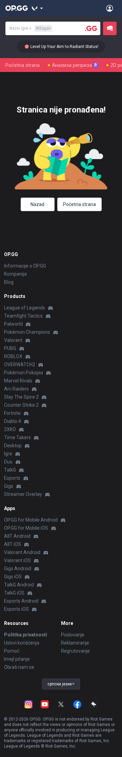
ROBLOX (13, 356)
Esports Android (21, 601)
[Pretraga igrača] (91, 28)
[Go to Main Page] (16, 8)
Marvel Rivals (18, 380)
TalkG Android (19, 584)
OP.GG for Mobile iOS (26, 528)
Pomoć (11, 651)
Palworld (13, 324)
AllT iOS (12, 544)
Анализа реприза (74, 65)
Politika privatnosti (25, 634)
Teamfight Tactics (23, 316)
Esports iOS (16, 609)
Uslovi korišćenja (21, 643)
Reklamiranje (75, 643)
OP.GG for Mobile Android (31, 520)
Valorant (13, 340)
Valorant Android (22, 552)
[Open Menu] (110, 8)
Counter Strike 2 (21, 405)
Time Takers (17, 437)
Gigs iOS (13, 576)
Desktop (13, 445)
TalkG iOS (14, 593)
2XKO (10, 429)
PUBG (10, 348)
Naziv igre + (30, 28)
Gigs (8, 486)
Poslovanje (72, 634)
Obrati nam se (19, 667)
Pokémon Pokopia (23, 372)
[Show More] (37, 8)
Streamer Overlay (23, 494)
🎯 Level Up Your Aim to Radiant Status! (59, 46)
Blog (9, 282)
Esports (12, 478)
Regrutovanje (75, 651)
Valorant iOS (17, 560)
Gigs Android (17, 568)
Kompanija (15, 274)
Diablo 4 (12, 421)
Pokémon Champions (27, 332)
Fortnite (12, 413)
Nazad (37, 204)
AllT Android (17, 536)
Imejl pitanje (17, 659)
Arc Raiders (16, 389)
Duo (8, 461)
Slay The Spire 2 (21, 397)
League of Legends (24, 307)
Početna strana (22, 65)
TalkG (10, 470)
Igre (8, 453)
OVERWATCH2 (19, 364)
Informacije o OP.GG (25, 266)
